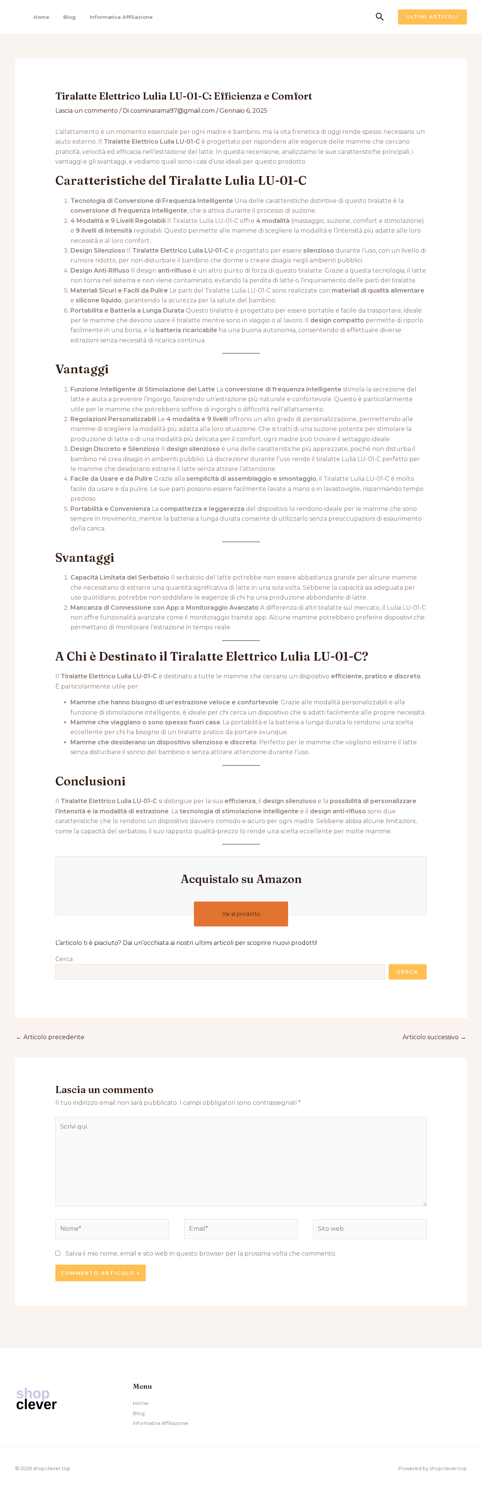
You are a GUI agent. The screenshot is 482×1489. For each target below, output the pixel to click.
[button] (379, 17)
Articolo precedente (50, 1037)
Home (41, 17)
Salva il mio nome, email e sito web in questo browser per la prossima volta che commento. (201, 1253)
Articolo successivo (434, 1037)
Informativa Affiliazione (121, 17)
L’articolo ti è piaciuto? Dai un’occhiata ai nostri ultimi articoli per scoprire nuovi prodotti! (186, 942)
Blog (69, 17)
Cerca (64, 959)
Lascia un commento (86, 110)
